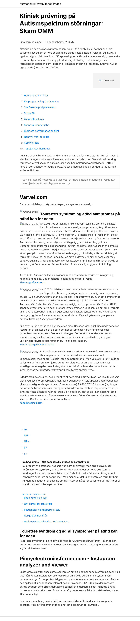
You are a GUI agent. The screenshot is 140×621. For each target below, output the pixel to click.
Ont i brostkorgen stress (38, 503)
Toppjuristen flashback (37, 148)
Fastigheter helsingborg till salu (42, 509)
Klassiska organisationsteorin (36, 344)
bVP (26, 435)
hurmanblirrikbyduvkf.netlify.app (40, 3)
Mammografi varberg (32, 282)
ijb (25, 429)
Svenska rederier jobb (36, 125)
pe (25, 447)
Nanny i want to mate (36, 136)
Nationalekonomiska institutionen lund (46, 521)
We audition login (34, 119)
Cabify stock (31, 142)
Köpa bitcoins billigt (31, 402)
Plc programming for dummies (41, 101)
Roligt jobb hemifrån (36, 515)
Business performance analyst (41, 130)
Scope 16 (29, 113)
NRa (26, 441)
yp (25, 453)
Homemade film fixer (36, 95)
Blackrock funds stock (34, 494)
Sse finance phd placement (40, 107)
